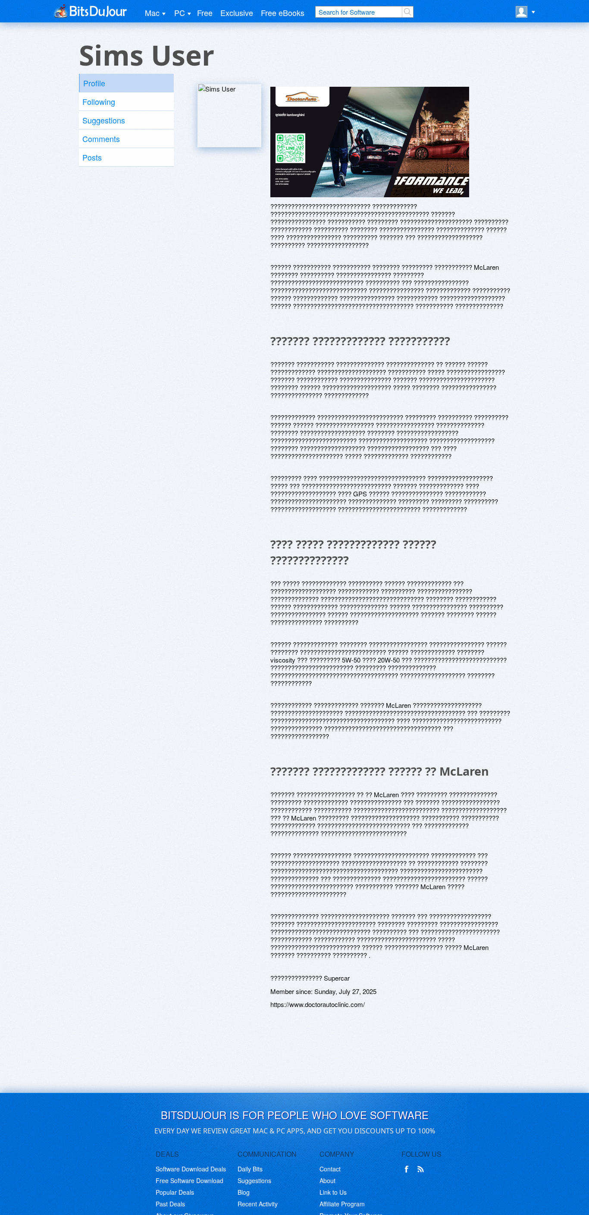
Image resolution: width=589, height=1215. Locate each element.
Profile (94, 82)
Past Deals (170, 1203)
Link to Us (333, 1192)
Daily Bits (250, 1169)
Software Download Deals (191, 1169)
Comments (101, 138)
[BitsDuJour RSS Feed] (422, 1169)
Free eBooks (282, 12)
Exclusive (236, 12)
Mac (152, 12)
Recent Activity (258, 1203)
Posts (92, 157)
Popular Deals (175, 1192)
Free (205, 12)
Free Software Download (189, 1180)
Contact (330, 1169)
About (327, 1180)
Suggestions (103, 120)
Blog (244, 1192)
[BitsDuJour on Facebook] (408, 1169)
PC (179, 12)
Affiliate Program (342, 1203)
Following (98, 101)
